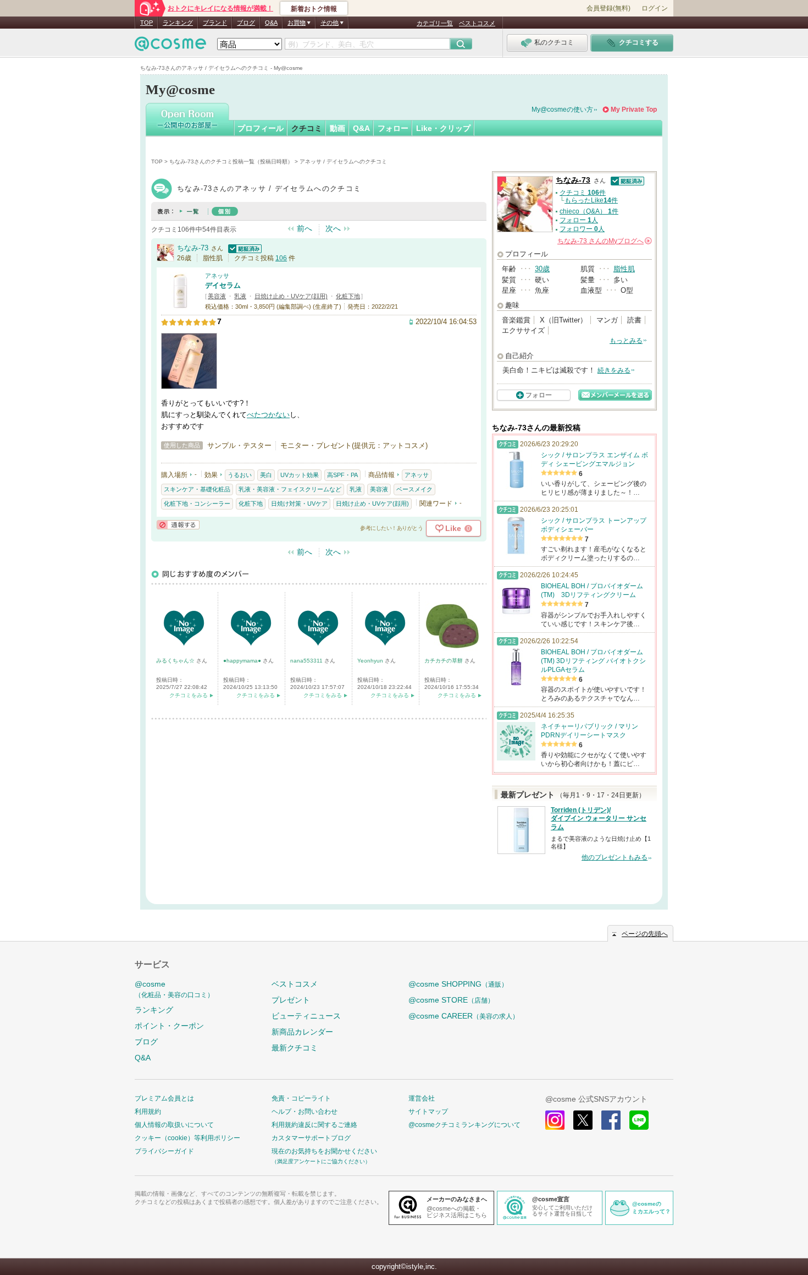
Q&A (271, 22)
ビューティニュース (306, 1015)
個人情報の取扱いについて (174, 1125)
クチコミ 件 (583, 192)
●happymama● (243, 661)
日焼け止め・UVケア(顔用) (291, 296)
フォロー (393, 128)
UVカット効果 (299, 475)
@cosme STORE (451, 999)
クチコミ (306, 128)
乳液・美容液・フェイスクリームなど (290, 489)
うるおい (240, 475)
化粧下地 (348, 296)
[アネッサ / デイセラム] (180, 305)
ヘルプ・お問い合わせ (304, 1111)
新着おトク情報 (314, 9)
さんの (603, 241)
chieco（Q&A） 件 (589, 211)
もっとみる (626, 340)
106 (281, 258)
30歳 (542, 269)
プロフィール (260, 128)
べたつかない (268, 415)
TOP (146, 22)
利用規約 (148, 1111)
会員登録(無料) (608, 8)
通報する (178, 524)
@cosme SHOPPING (458, 983)
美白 (266, 475)
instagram (555, 1120)
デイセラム (223, 285)
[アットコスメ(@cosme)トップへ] (170, 46)
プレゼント (291, 999)
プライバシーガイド (164, 1151)
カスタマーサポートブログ (311, 1138)
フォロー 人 (579, 220)
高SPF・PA (342, 475)
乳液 (240, 296)
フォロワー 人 (582, 229)
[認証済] (243, 248)
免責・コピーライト (301, 1098)
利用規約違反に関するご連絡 (314, 1125)
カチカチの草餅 (444, 661)
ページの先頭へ (645, 934)
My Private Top (634, 109)
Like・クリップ (443, 128)
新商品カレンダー (302, 1031)
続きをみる (613, 370)
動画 (337, 128)
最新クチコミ (295, 1047)
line (639, 1120)
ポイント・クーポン (169, 1025)
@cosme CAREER (463, 1015)
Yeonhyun (371, 661)
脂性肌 (624, 269)
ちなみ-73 (192, 248)
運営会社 (421, 1098)
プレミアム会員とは (164, 1098)
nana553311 (307, 661)
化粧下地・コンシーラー (197, 503)
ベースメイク (414, 489)
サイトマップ (428, 1111)
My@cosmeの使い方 (562, 109)
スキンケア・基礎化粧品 (197, 489)
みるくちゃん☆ (176, 661)
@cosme (174, 989)
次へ (333, 228)
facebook (611, 1120)
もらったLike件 (591, 200)
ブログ (246, 22)
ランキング (178, 22)
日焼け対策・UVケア (299, 503)
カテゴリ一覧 (435, 23)
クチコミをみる (188, 695)
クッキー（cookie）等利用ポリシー (187, 1138)
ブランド (215, 22)
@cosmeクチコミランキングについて (464, 1125)
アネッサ (217, 275)
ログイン (654, 8)
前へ (304, 228)
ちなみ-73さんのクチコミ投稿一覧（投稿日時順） (231, 161)
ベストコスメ (477, 23)
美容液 (217, 296)
